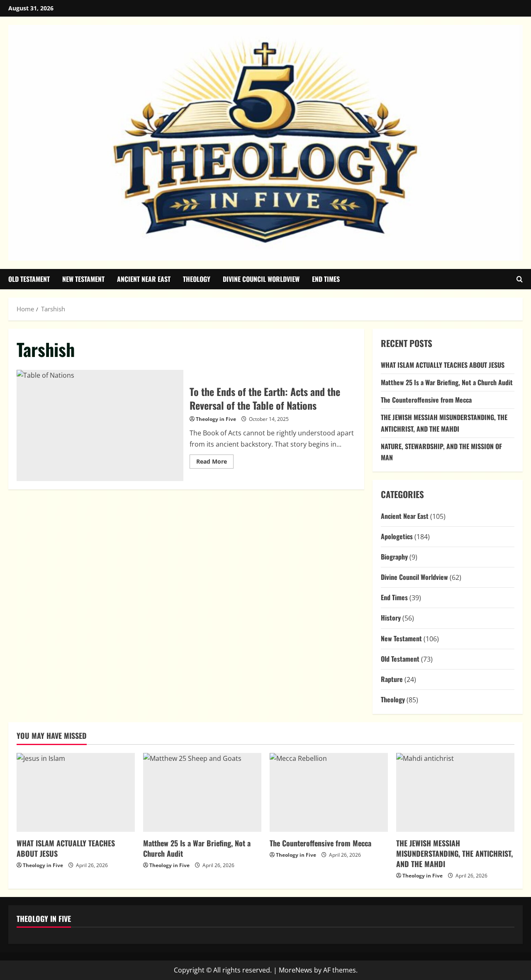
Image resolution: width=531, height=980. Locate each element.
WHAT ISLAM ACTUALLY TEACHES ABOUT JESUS (442, 365)
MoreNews (295, 970)
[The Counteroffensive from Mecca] (329, 792)
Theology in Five (216, 419)
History (391, 618)
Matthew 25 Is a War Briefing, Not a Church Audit (447, 382)
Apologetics (397, 536)
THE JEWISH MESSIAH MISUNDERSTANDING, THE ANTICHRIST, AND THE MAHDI (454, 853)
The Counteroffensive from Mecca (426, 400)
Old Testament (29, 279)
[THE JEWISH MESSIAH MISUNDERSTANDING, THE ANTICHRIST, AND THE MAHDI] (455, 792)
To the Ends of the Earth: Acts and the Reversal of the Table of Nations (100, 425)
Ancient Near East (144, 279)
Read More (215, 463)
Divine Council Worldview (261, 279)
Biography (394, 557)
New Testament (83, 279)
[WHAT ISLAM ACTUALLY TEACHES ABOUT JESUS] (76, 792)
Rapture (392, 679)
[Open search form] (519, 279)
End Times (326, 279)
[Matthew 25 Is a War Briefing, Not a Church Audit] (202, 792)
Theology (196, 279)
